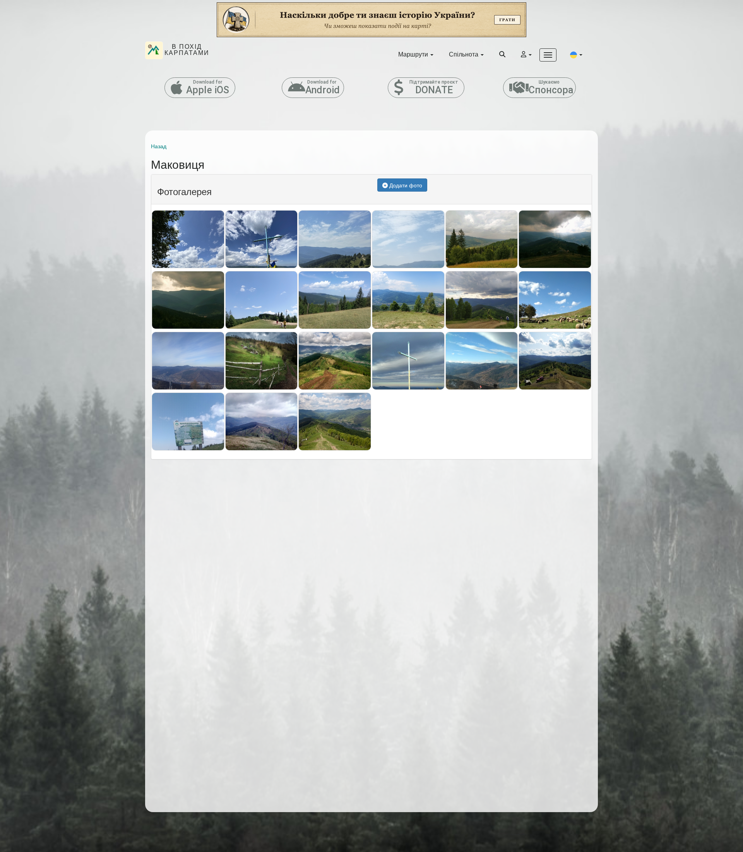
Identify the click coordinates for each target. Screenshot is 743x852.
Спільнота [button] (464, 54)
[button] (576, 54)
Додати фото (405, 185)
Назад (158, 146)
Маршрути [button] (414, 54)
